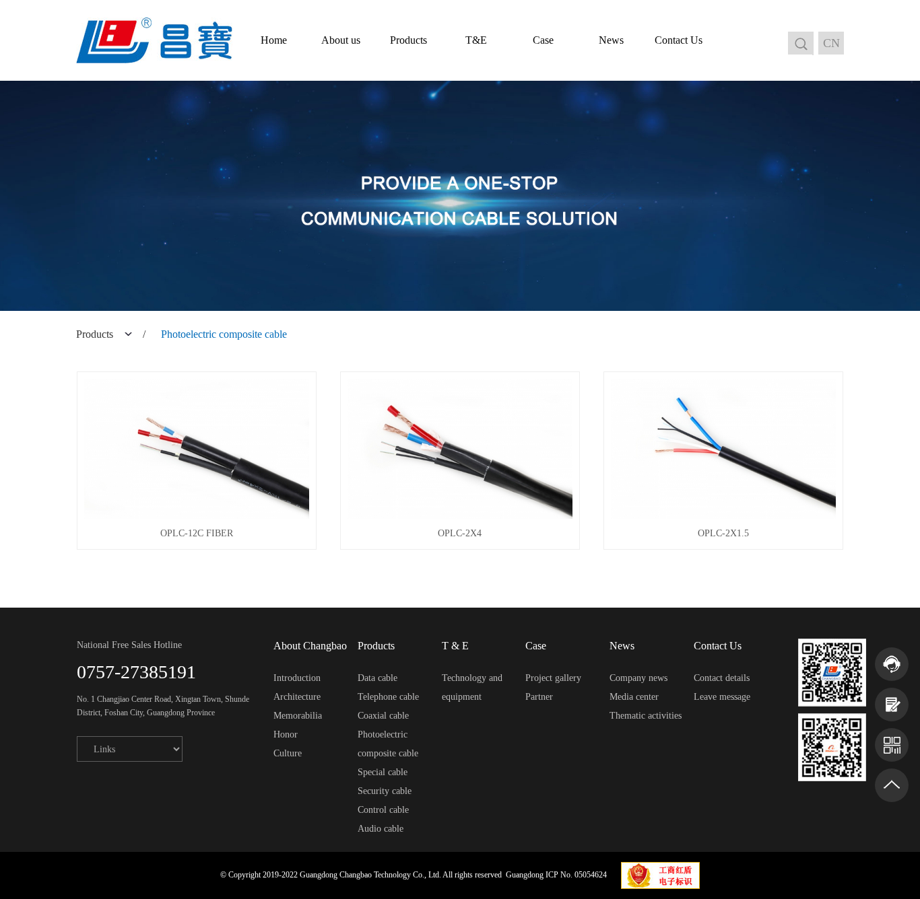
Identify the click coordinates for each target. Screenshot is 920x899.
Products (408, 40)
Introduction (297, 678)
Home (274, 40)
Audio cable (380, 829)
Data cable (377, 678)
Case (543, 40)
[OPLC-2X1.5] (723, 449)
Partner (539, 697)
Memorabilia (297, 716)
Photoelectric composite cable (388, 743)
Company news (638, 678)
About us (340, 40)
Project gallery (553, 678)
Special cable (382, 772)
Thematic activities (646, 716)
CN (831, 43)
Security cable (385, 791)
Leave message (722, 697)
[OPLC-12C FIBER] (196, 449)
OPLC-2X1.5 (723, 533)
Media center (634, 697)
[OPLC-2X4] (460, 449)
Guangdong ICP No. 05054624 (556, 874)
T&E (476, 40)
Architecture (297, 697)
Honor (285, 734)
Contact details (722, 678)
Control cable (383, 810)
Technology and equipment (472, 687)
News (611, 40)
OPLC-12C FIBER (196, 533)
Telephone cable (388, 697)
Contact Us (678, 40)
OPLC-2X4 (460, 533)
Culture (287, 753)
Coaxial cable (383, 716)
